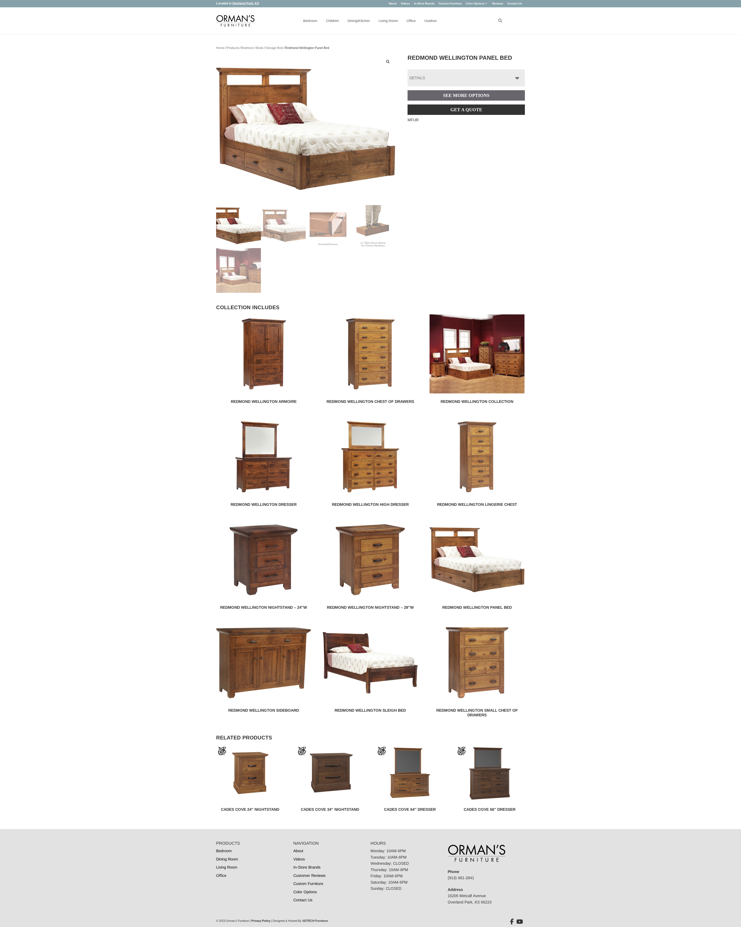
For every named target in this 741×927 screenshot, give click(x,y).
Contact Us (514, 3)
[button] (387, 61)
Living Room (388, 21)
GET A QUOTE (466, 109)
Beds (259, 48)
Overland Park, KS (245, 3)
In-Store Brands (424, 3)
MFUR (413, 120)
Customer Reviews (309, 875)
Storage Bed (274, 48)
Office (411, 21)
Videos (405, 3)
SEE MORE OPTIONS (466, 95)
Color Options (475, 3)
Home (220, 48)
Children (332, 21)
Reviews (497, 3)
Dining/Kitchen (359, 21)
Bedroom (310, 21)
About (393, 3)
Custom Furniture (450, 3)
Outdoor (430, 21)
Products (233, 48)
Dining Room (227, 859)
